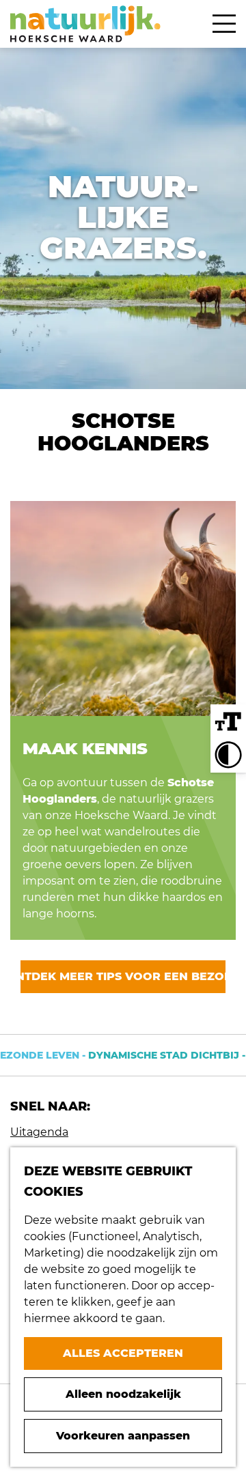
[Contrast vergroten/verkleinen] (228, 754)
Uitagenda (39, 1131)
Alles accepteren (123, 1353)
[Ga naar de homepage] (85, 23)
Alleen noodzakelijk (123, 1394)
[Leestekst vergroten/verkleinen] (228, 722)
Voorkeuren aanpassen (123, 1435)
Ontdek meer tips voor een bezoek (123, 976)
